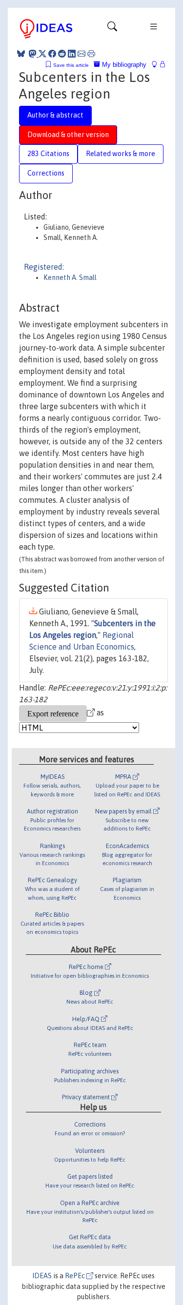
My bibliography (123, 64)
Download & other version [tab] (68, 134)
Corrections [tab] (45, 173)
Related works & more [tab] (120, 154)
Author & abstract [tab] (55, 115)
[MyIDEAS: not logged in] (157, 64)
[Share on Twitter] (42, 53)
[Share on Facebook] (52, 53)
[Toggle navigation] (112, 29)
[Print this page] (91, 53)
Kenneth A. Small (70, 277)
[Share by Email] (81, 53)
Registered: (44, 266)
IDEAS (42, 1276)
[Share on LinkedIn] (72, 53)
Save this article (71, 65)
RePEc (75, 1276)
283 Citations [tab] (48, 154)
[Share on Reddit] (62, 53)
